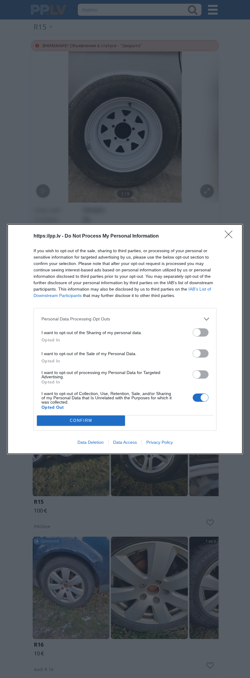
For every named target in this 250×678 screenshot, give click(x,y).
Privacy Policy (159, 442)
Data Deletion (90, 442)
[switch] (201, 332)
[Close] (230, 236)
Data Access (125, 442)
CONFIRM (81, 420)
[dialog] (125, 339)
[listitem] (125, 319)
